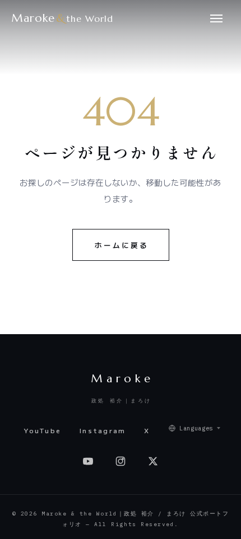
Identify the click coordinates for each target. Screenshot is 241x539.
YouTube (42, 430)
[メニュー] (216, 17)
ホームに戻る (122, 245)
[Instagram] (120, 461)
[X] (153, 461)
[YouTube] (88, 461)
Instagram (103, 430)
